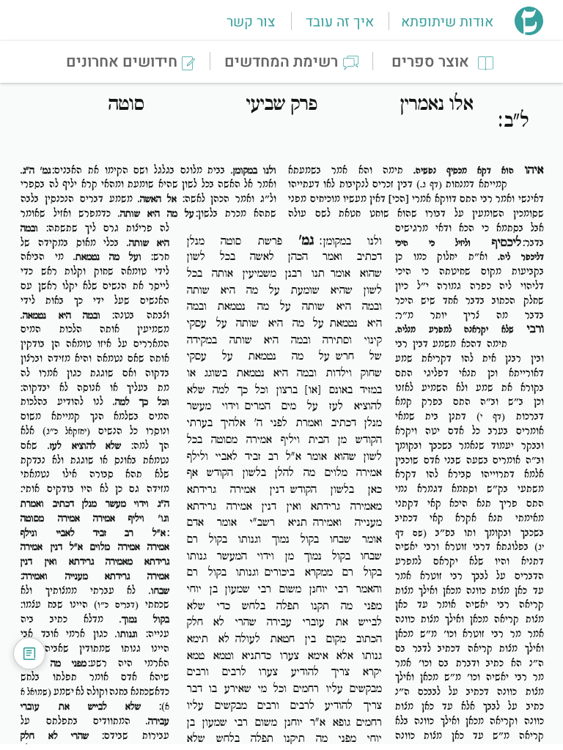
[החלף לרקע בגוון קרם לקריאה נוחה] (29, 653)
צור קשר (251, 22)
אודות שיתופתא (447, 22)
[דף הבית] (529, 30)
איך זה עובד (340, 22)
